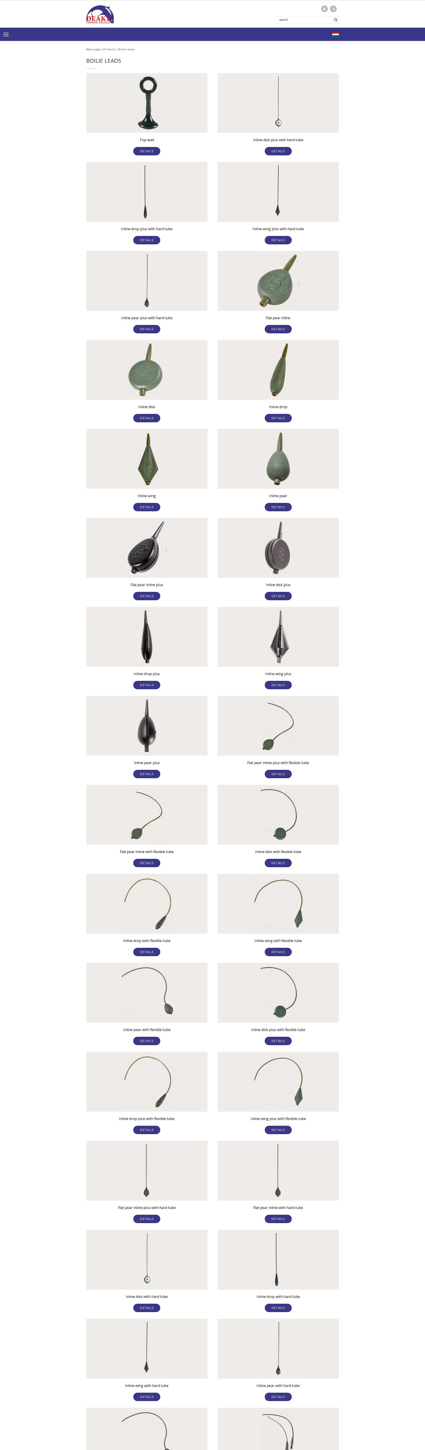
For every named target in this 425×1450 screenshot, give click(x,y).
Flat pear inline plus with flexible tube (278, 762)
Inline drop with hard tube (278, 1296)
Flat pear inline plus (147, 584)
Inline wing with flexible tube (278, 940)
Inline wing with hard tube (146, 1385)
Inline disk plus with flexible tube (278, 1029)
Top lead (146, 139)
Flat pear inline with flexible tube (147, 851)
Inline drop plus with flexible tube (146, 1118)
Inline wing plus (278, 673)
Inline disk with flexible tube (278, 851)
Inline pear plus (147, 762)
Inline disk (146, 406)
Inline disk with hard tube (147, 1296)
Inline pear (278, 495)
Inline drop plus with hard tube (146, 228)
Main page (93, 49)
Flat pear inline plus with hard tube (147, 1207)
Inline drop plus (147, 673)
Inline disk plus (278, 584)
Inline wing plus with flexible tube (278, 1118)
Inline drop (278, 406)
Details (147, 151)
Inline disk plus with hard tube (278, 139)
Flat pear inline (278, 317)
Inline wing (147, 495)
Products (109, 49)
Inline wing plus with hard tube (278, 228)
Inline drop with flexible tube (146, 940)
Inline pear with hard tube (278, 1385)
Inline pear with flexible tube (146, 1029)
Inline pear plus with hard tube (146, 317)
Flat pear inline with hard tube (278, 1207)
